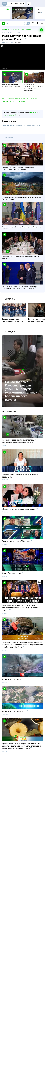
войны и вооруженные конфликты (15, 99)
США (14, 101)
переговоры (6, 101)
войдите (32, 112)
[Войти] (37, 23)
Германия (34, 99)
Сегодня (17, 42)
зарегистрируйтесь (11, 115)
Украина (22, 101)
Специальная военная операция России (17, 30)
